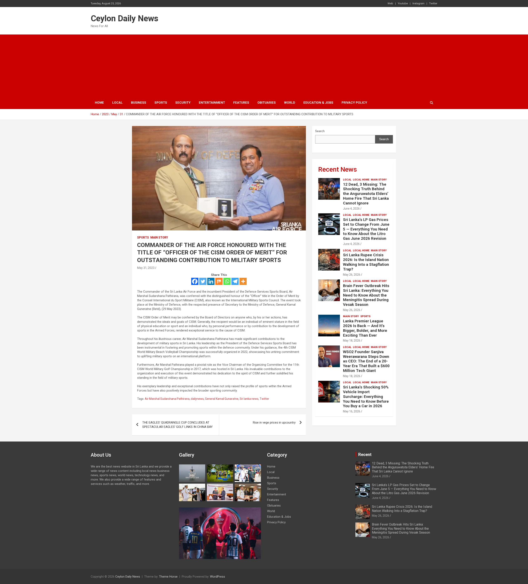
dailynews (197, 398)
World (289, 102)
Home (99, 102)
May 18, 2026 (351, 340)
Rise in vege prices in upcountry (274, 422)
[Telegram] (235, 281)
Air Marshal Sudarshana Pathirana (167, 398)
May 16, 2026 (351, 411)
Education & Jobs (318, 102)
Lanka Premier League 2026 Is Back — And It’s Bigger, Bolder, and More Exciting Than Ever (365, 328)
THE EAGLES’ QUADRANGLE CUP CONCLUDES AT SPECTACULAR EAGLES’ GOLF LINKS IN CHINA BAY (177, 425)
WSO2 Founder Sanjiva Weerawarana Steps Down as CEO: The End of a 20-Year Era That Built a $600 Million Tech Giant (366, 361)
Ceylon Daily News (124, 18)
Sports (160, 102)
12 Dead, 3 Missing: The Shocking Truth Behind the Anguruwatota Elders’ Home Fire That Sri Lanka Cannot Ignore (366, 193)
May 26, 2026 (351, 274)
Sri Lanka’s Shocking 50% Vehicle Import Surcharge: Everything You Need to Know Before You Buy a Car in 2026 (366, 396)
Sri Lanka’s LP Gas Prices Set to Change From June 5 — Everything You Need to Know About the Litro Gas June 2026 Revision (366, 229)
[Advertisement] (264, 65)
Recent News (337, 169)
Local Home (361, 179)
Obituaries (266, 102)
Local (117, 102)
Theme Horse (168, 576)
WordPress (217, 576)
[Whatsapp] (227, 281)
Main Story (159, 237)
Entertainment (212, 102)
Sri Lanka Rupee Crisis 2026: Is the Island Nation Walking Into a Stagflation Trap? (366, 262)
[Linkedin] (210, 281)
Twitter (433, 3)
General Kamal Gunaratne (221, 398)
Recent (364, 454)
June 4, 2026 (351, 208)
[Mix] (219, 281)
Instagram (418, 3)
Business (138, 102)
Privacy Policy (354, 102)
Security (183, 102)
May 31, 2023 (145, 267)
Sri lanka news (249, 398)
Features (241, 102)
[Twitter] (202, 281)
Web (390, 3)
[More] (243, 281)
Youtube (403, 3)
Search (320, 131)
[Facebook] (194, 281)
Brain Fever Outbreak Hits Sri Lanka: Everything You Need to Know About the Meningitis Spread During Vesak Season (366, 295)
